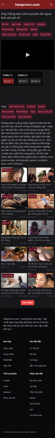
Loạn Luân (16, 24)
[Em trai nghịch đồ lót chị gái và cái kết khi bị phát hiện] (41, 280)
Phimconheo (8, 29)
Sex (31, 409)
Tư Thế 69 (34, 348)
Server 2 (35, 81)
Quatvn (33, 29)
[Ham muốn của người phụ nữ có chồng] (14, 201)
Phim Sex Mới (36, 392)
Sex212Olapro (24, 116)
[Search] (51, 4)
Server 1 (8, 81)
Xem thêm (27, 302)
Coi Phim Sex (36, 415)
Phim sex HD (9, 398)
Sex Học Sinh (36, 380)
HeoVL (33, 398)
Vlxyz (35, 34)
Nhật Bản (7, 360)
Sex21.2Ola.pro (9, 34)
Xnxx (5, 386)
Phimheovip (22, 29)
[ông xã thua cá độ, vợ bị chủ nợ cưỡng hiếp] (41, 175)
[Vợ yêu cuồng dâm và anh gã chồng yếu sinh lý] (41, 201)
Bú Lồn (5, 24)
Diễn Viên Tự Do (16, 106)
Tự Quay (34, 360)
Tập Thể (7, 365)
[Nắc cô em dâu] (14, 254)
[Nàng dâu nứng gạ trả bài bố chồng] (14, 227)
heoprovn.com (27, 4)
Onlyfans (41, 24)
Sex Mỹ (33, 386)
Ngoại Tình (29, 24)
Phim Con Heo (8, 116)
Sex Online (35, 403)
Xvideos (7, 392)
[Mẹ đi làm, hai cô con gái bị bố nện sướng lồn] (41, 254)
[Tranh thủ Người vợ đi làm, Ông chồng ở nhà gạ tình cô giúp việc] (14, 175)
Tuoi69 (6, 380)
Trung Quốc (24, 34)
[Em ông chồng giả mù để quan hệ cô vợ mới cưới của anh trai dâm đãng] (14, 280)
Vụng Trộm (45, 34)
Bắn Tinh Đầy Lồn (38, 365)
